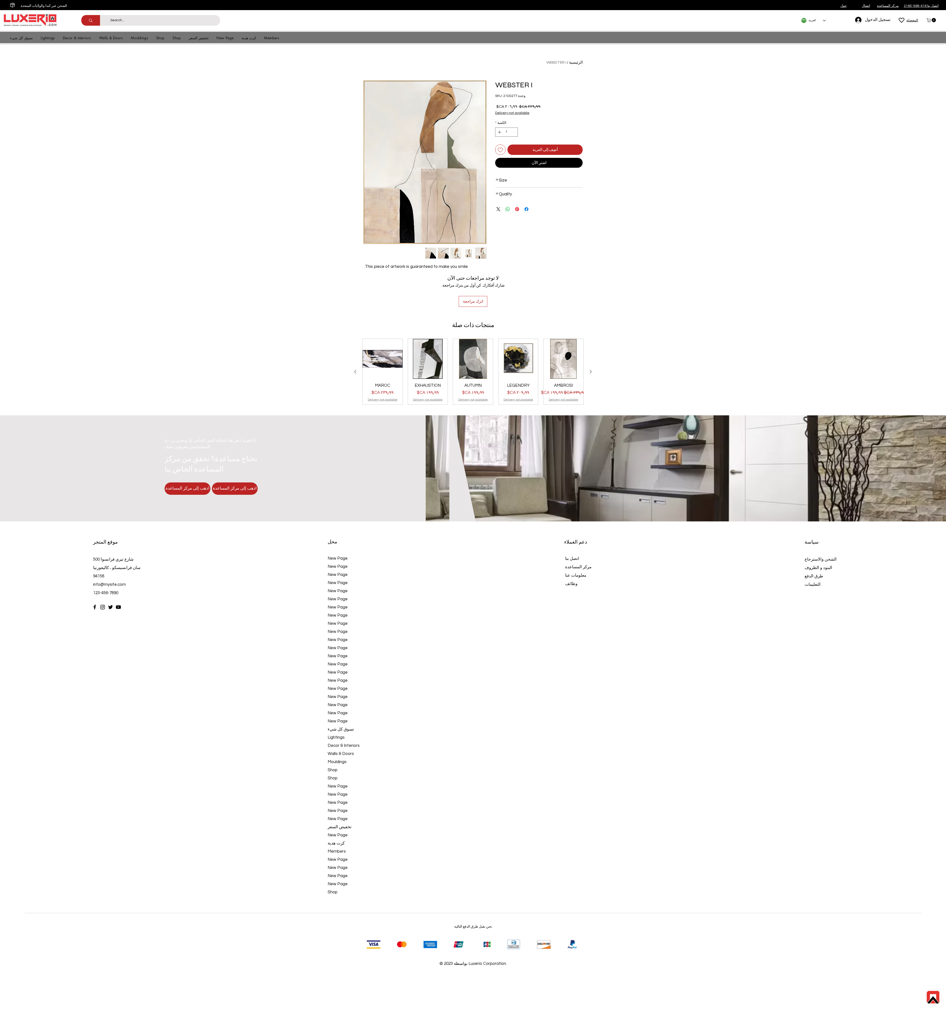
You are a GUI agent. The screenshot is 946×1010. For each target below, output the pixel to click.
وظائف (571, 584)
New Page (338, 558)
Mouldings (337, 762)
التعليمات (813, 584)
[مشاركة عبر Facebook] (526, 209)
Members (337, 851)
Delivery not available (512, 113)
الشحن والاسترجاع (821, 559)
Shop (333, 770)
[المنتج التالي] (355, 372)
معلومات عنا (575, 575)
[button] (932, 20)
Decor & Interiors (344, 745)
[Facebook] (95, 607)
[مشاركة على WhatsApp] (508, 209)
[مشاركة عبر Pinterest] (517, 209)
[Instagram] (103, 607)
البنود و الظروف (818, 568)
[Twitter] (110, 607)
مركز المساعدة (578, 567)
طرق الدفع (814, 576)
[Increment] (499, 132)
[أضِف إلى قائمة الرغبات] (500, 150)
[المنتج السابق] (591, 372)
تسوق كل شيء (341, 729)
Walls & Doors (341, 754)
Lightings (336, 737)
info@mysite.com (109, 584)
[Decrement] (514, 132)
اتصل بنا (572, 558)
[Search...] (90, 20)
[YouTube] (118, 607)
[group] (473, 371)
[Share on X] (498, 209)
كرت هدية (336, 843)
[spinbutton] (506, 132)
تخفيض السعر (340, 827)
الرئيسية (576, 62)
